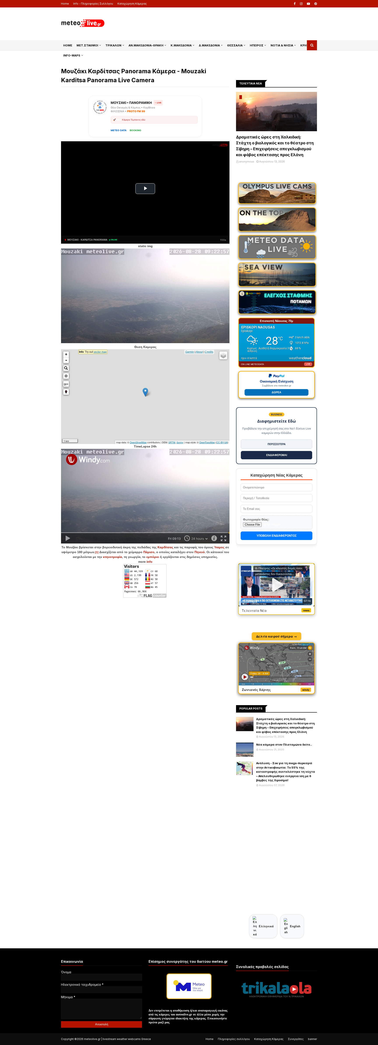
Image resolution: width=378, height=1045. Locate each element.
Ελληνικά (266, 926)
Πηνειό (199, 552)
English (295, 926)
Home (65, 3)
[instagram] (301, 3)
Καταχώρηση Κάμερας (132, 3)
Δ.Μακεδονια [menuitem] (209, 45)
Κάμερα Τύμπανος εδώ (133, 119)
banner (312, 1039)
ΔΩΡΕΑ (276, 392)
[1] (96, 552)
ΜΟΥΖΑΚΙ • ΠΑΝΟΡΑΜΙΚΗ (131, 103)
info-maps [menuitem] (71, 55)
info (149, 561)
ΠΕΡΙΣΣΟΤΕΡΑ (276, 444)
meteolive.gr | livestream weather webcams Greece (117, 1039)
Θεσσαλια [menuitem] (235, 45)
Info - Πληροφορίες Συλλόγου (93, 3)
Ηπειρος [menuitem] (256, 45)
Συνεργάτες (296, 1039)
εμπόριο (152, 557)
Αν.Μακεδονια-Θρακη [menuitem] (146, 45)
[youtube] (308, 3)
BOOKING (135, 130)
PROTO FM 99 (136, 111)
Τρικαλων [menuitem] (113, 45)
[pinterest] (315, 3)
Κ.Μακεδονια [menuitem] (181, 45)
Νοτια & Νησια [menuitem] (282, 45)
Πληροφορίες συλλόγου (234, 1039)
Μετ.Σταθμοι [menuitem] (87, 45)
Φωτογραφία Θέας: (256, 519)
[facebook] (295, 3)
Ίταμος (219, 547)
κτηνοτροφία (112, 557)
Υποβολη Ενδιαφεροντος (277, 535)
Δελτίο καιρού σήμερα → (276, 636)
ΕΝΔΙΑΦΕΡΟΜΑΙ (276, 455)
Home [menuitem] (67, 45)
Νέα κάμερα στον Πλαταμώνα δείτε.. (284, 744)
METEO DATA (118, 130)
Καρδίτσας (165, 547)
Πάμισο (148, 552)
